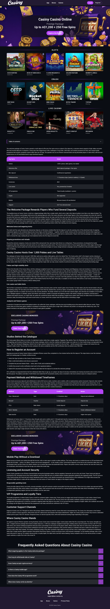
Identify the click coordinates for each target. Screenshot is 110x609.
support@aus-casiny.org (55, 596)
